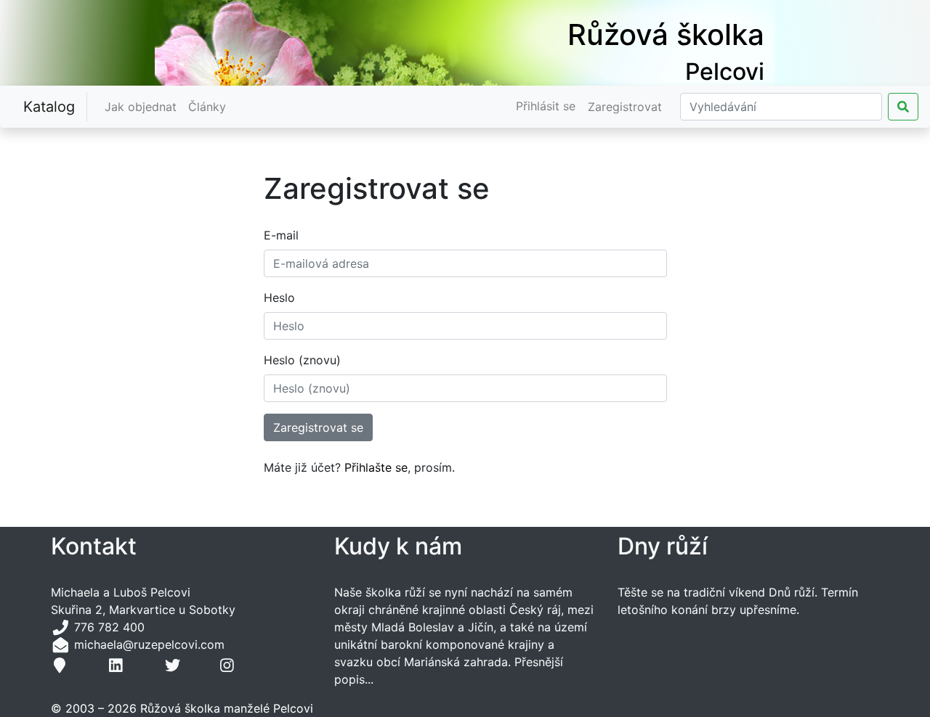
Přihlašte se (376, 467)
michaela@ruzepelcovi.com (147, 644)
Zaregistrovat (625, 106)
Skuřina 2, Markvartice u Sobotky (143, 609)
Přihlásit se (545, 106)
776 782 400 (109, 627)
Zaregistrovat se (318, 427)
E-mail (281, 235)
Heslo (279, 297)
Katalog (49, 106)
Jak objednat (143, 106)
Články (210, 106)
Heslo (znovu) (302, 360)
